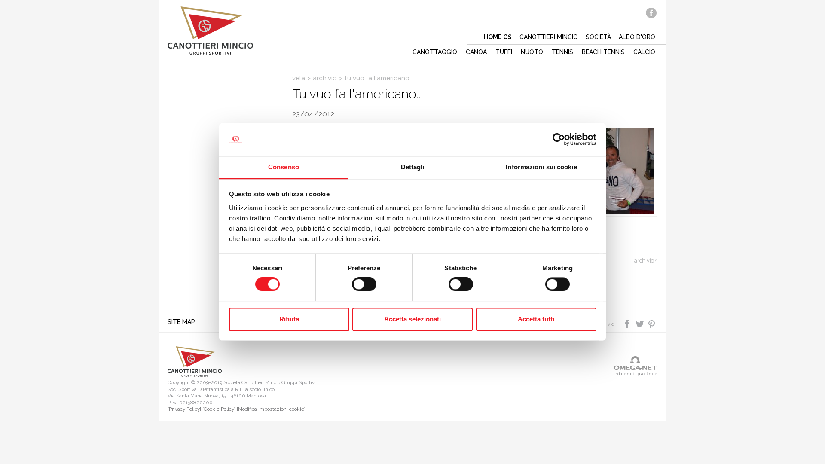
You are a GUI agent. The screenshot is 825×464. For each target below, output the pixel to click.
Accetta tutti (536, 319)
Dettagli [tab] (413, 167)
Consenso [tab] (283, 167)
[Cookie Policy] (218, 409)
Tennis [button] (562, 52)
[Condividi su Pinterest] (652, 323)
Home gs (498, 37)
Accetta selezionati (412, 319)
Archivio (325, 78)
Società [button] (598, 37)
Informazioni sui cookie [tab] (541, 167)
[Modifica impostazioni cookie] (271, 409)
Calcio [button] (644, 52)
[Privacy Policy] (184, 409)
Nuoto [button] (532, 52)
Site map (181, 321)
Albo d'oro (637, 37)
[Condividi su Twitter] (640, 323)
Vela (298, 78)
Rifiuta (289, 319)
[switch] (364, 284)
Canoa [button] (476, 52)
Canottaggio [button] (434, 52)
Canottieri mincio (548, 37)
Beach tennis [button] (603, 52)
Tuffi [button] (503, 52)
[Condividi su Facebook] (628, 323)
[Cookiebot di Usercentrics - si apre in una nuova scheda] (558, 139)
